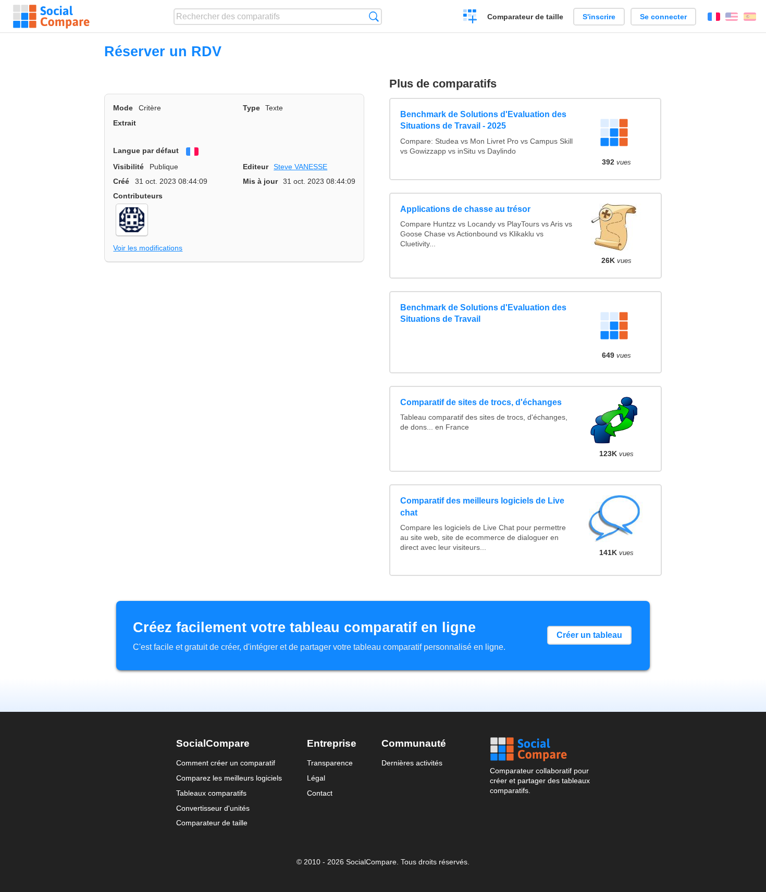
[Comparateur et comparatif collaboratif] (51, 16)
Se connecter (663, 16)
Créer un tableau (589, 635)
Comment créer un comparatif (225, 763)
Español (750, 16)
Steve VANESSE (300, 166)
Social (540, 749)
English (731, 16)
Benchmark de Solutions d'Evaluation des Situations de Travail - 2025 (483, 120)
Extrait (124, 123)
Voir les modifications (147, 248)
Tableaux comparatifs (211, 793)
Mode (123, 108)
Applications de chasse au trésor (465, 209)
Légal (316, 778)
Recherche (374, 16)
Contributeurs (138, 196)
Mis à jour (260, 181)
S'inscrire (599, 16)
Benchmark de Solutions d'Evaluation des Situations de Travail (483, 313)
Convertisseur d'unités (213, 808)
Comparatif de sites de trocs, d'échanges (481, 402)
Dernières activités (411, 763)
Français (714, 16)
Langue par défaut (146, 150)
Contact (319, 793)
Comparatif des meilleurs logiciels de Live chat (482, 506)
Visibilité (128, 166)
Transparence (330, 763)
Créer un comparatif (470, 17)
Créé (121, 181)
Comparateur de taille (525, 16)
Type (251, 108)
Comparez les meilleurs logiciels (229, 778)
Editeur (255, 166)
